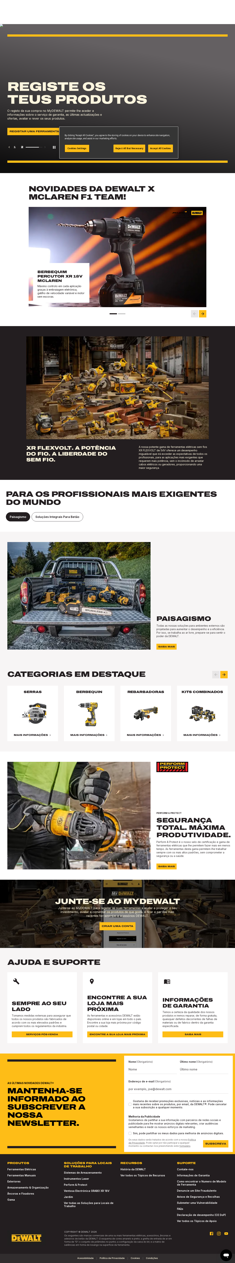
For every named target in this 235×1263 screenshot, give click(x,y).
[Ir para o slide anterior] (194, 313)
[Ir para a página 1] (113, 313)
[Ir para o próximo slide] (202, 313)
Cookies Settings (77, 148)
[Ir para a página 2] (121, 313)
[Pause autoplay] (54, 147)
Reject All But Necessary (129, 148)
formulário (184, 1146)
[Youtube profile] (226, 1234)
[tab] (18, 516)
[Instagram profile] (219, 1234)
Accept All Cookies (160, 148)
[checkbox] (130, 1104)
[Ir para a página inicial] (26, 1238)
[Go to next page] (45, 147)
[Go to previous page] (9, 147)
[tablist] (117, 516)
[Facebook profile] (211, 1234)
